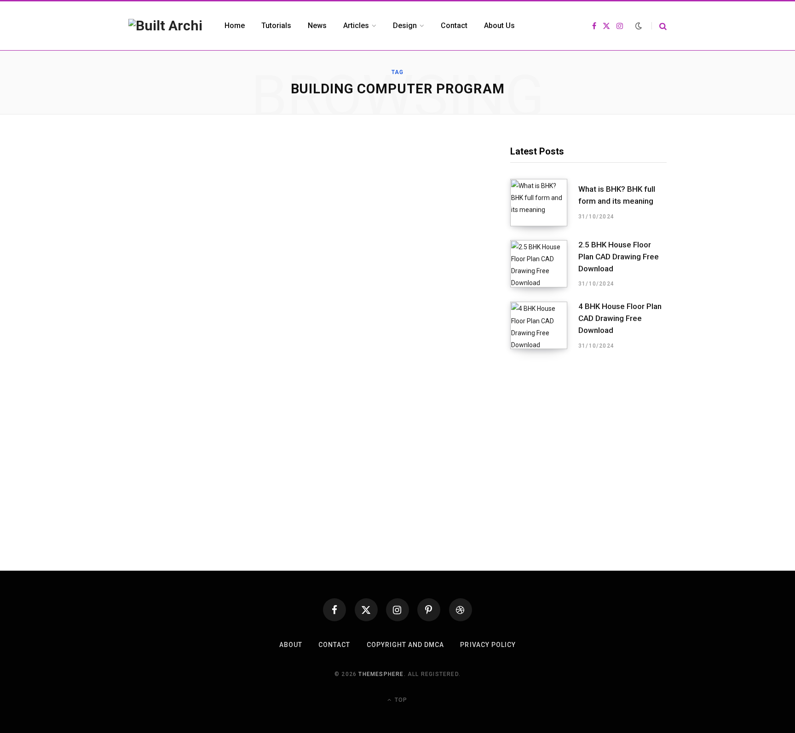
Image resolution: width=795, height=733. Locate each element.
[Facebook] (334, 609)
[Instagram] (397, 609)
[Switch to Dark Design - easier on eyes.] (638, 25)
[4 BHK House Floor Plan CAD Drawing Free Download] (544, 325)
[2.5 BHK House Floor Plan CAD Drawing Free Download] (544, 264)
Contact (334, 644)
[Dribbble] (460, 609)
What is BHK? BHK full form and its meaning (616, 195)
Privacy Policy (488, 644)
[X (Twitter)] (366, 609)
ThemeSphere (380, 674)
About (290, 644)
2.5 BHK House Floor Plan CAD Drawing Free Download (618, 256)
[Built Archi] (165, 26)
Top (400, 700)
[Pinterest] (428, 609)
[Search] (659, 26)
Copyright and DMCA (405, 644)
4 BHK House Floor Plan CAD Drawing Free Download (620, 318)
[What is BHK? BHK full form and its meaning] (544, 202)
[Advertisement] (588, 437)
